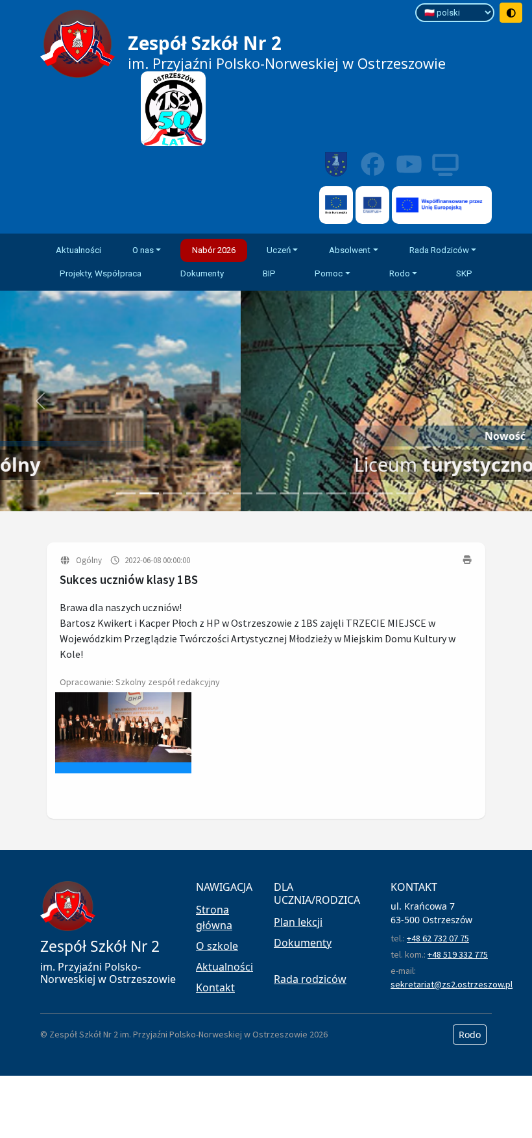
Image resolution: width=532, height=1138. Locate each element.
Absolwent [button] (349, 250)
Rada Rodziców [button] (439, 250)
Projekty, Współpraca (100, 273)
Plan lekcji (298, 922)
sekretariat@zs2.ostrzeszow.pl (452, 984)
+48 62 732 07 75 (438, 938)
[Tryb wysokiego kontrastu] (511, 13)
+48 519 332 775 (458, 954)
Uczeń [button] (279, 250)
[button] (40, 401)
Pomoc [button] (329, 273)
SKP (464, 273)
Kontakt (215, 987)
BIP (269, 273)
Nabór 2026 (214, 250)
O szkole (217, 946)
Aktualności (78, 250)
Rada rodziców (310, 979)
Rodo (470, 1034)
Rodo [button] (399, 273)
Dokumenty (202, 273)
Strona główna (214, 917)
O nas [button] (143, 250)
